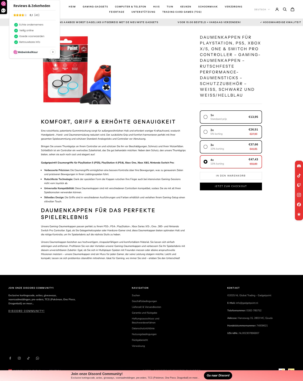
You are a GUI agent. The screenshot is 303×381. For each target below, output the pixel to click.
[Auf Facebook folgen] (10, 358)
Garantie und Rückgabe (144, 312)
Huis (156, 6)
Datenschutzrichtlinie (143, 328)
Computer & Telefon (130, 6)
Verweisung (138, 346)
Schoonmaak (208, 6)
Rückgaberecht (140, 340)
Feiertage (116, 12)
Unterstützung (143, 12)
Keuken (185, 6)
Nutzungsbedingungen (144, 334)
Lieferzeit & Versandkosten (146, 307)
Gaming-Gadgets (95, 6)
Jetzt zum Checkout (231, 186)
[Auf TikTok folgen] (28, 358)
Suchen (136, 295)
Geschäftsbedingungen (144, 301)
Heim (72, 6)
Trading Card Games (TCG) (182, 12)
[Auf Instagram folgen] (19, 358)
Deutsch (260, 9)
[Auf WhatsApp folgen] (37, 358)
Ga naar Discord (218, 375)
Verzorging (233, 6)
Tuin (170, 6)
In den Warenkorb (231, 175)
